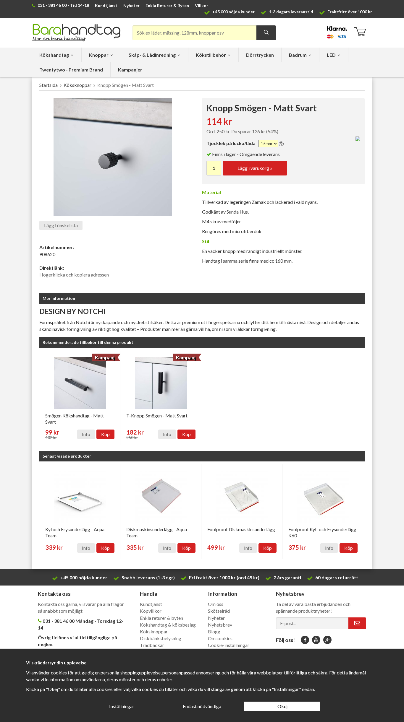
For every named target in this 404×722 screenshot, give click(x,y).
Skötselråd (219, 611)
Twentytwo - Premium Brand (71, 69)
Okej (282, 706)
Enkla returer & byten (161, 618)
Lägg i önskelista (61, 225)
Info (86, 434)
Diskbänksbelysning (160, 638)
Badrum (298, 55)
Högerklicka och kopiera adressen (74, 274)
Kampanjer (130, 69)
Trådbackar (152, 645)
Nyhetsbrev (220, 624)
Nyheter (131, 5)
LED (331, 55)
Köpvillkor (150, 611)
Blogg (214, 631)
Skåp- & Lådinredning (152, 55)
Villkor (201, 5)
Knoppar (99, 55)
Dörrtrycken (260, 55)
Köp (105, 434)
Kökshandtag (54, 55)
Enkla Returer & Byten (167, 5)
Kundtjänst (106, 5)
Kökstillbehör (211, 55)
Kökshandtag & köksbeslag (168, 624)
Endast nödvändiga (202, 706)
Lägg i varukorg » (254, 168)
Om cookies (220, 638)
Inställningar (121, 706)
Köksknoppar (154, 631)
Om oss (215, 604)
